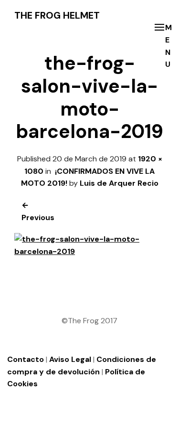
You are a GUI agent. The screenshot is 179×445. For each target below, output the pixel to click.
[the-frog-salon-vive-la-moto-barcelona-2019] (89, 251)
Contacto (25, 359)
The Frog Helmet (57, 15)
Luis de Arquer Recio (119, 183)
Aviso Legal (70, 359)
